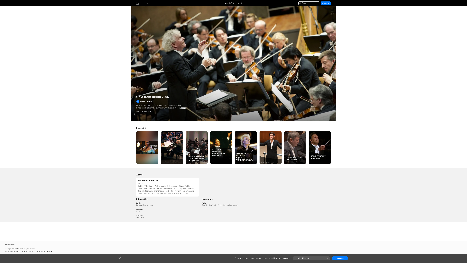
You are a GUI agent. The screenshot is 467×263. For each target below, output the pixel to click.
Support (49, 251)
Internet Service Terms (12, 251)
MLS (240, 3)
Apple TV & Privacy (27, 251)
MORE (183, 108)
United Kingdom (10, 244)
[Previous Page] (133, 147)
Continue (340, 258)
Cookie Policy (40, 251)
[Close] (119, 258)
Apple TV (229, 3)
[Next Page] (333, 147)
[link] (141, 128)
